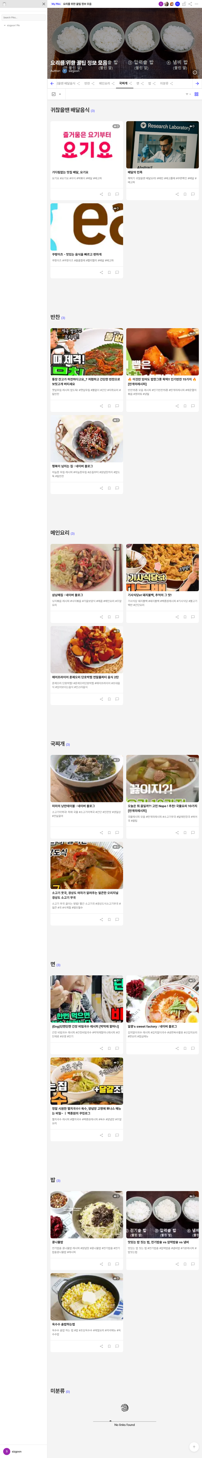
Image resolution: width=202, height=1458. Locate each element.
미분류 (164, 83)
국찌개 (123, 83)
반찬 (87, 83)
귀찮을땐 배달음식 (63, 83)
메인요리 (104, 83)
